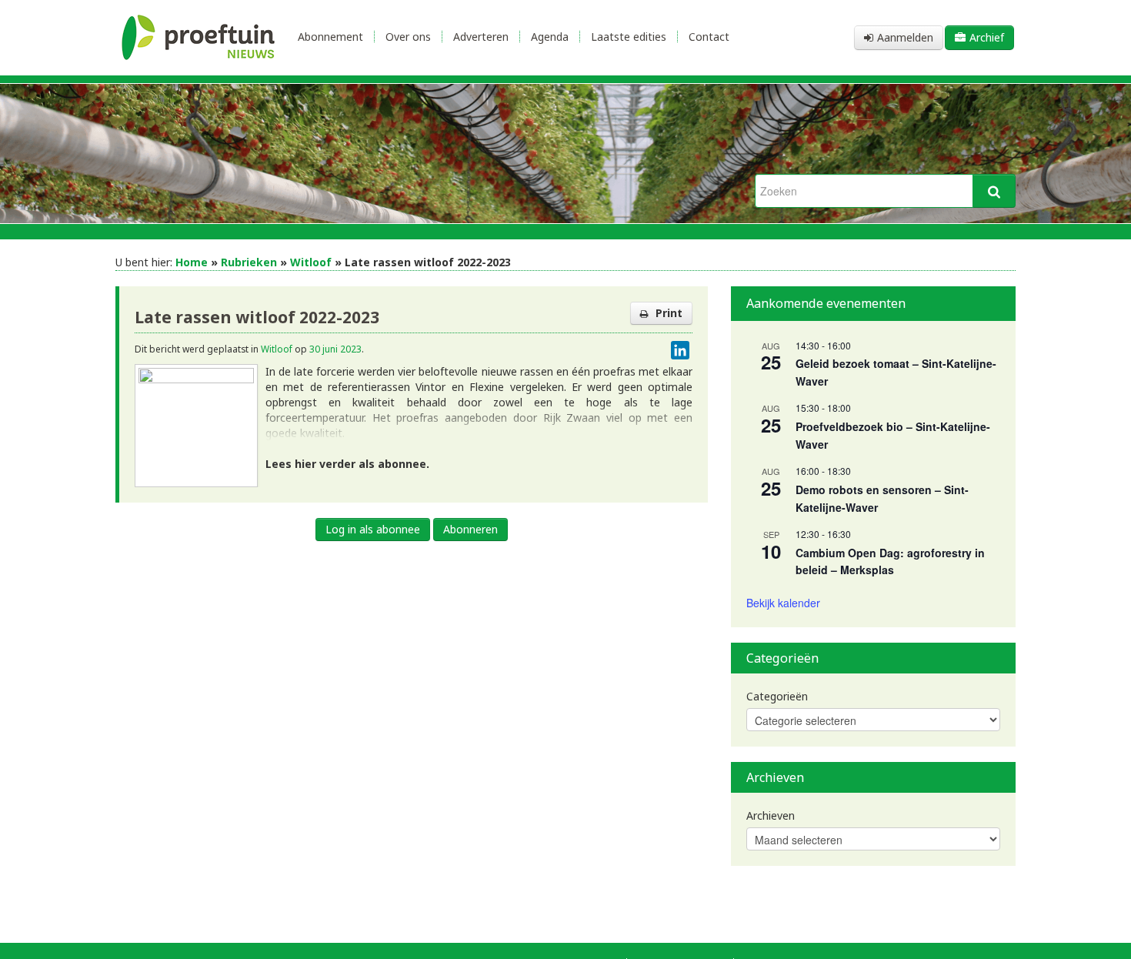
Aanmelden (905, 37)
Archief (986, 37)
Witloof (311, 262)
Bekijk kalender (783, 602)
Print (669, 313)
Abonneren (470, 529)
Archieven (770, 815)
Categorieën (777, 696)
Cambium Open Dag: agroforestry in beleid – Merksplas (890, 561)
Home (191, 262)
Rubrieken (249, 262)
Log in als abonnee (372, 529)
